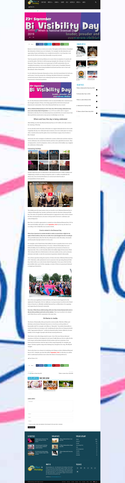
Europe (62, 2)
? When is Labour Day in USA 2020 (65, 373)
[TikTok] (88, 468)
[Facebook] (77, 468)
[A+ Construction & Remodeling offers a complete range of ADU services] (31, 453)
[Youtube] (77, 471)
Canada (56, 2)
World (84, 2)
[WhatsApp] (95, 468)
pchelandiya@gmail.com (56, 476)
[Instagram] (81, 468)
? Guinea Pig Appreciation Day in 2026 (66, 388)
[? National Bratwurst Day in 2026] (50, 385)
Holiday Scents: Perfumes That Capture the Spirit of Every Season (41, 440)
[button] (95, 2)
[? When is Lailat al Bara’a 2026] (81, 64)
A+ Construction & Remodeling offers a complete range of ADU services (41, 453)
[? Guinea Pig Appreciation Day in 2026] (66, 384)
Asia (67, 2)
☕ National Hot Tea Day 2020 (83, 105)
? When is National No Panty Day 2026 (85, 88)
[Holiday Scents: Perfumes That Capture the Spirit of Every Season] (31, 440)
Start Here (43, 2)
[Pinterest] (84, 468)
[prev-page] (28, 393)
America (50, 2)
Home (29, 10)
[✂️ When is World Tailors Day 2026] (81, 74)
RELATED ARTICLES (33, 378)
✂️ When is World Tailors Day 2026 (84, 111)
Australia (72, 2)
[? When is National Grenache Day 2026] (92, 74)
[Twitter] (91, 468)
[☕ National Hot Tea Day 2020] (92, 63)
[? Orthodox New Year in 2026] (92, 51)
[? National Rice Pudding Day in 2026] (35, 384)
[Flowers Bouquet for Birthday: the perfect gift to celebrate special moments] (31, 447)
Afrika (78, 2)
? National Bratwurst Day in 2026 (49, 390)
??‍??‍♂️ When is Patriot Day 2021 (35, 373)
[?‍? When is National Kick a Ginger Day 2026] (55, 447)
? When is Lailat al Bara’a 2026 (83, 99)
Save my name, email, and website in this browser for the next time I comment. (46, 424)
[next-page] (30, 393)
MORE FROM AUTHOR (44, 378)
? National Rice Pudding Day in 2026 (34, 388)
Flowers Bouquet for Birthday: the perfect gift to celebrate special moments (41, 446)
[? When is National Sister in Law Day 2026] (55, 440)
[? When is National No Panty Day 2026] (81, 50)
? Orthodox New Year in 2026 (83, 93)
